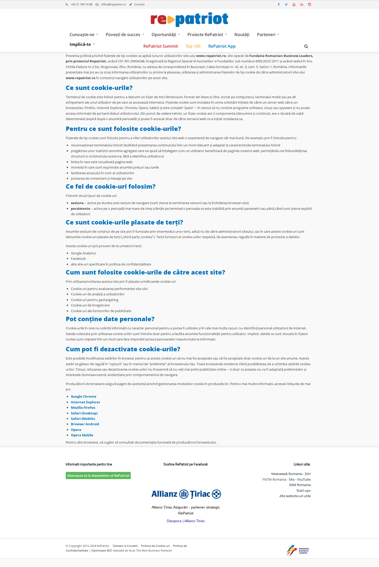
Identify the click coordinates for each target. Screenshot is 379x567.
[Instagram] (309, 4)
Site (291, 479)
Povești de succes (123, 34)
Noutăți (241, 34)
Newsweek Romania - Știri (291, 473)
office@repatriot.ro (113, 4)
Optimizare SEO (101, 550)
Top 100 (193, 46)
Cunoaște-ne (82, 34)
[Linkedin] (302, 4)
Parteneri (266, 34)
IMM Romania (300, 484)
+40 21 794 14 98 (81, 4)
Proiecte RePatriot (205, 34)
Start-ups (303, 490)
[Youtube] (294, 4)
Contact (139, 4)
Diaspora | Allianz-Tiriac (186, 521)
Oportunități (164, 34)
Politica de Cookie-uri (155, 546)
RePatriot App (222, 46)
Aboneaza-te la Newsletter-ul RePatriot (98, 475)
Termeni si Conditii (125, 546)
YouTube (304, 479)
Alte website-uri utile (295, 496)
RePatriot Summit (160, 46)
